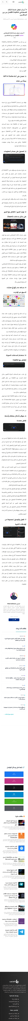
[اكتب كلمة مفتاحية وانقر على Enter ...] (6, 1)
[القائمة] (13, 2)
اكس (14, 788)
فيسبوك (14, 774)
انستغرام (14, 781)
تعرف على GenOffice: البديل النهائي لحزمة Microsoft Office (10, 859)
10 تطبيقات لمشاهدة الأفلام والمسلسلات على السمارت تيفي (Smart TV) (10, 895)
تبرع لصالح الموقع (13, 1006)
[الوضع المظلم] (2, 1)
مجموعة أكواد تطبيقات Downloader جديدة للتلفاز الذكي (10, 823)
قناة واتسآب (14, 801)
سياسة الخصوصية (13, 1001)
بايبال (13, 619)
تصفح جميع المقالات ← (8, 714)
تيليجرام (14, 795)
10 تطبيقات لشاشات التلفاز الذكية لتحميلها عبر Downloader (10, 835)
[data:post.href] (21, 825)
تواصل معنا (14, 999)
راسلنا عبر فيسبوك (13, 1013)
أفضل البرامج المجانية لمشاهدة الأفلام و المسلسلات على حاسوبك (10, 872)
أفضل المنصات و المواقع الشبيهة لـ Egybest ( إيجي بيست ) (11, 908)
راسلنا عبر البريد (14, 1015)
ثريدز (14, 808)
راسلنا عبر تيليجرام (13, 1018)
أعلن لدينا (15, 1004)
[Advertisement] (14, 744)
